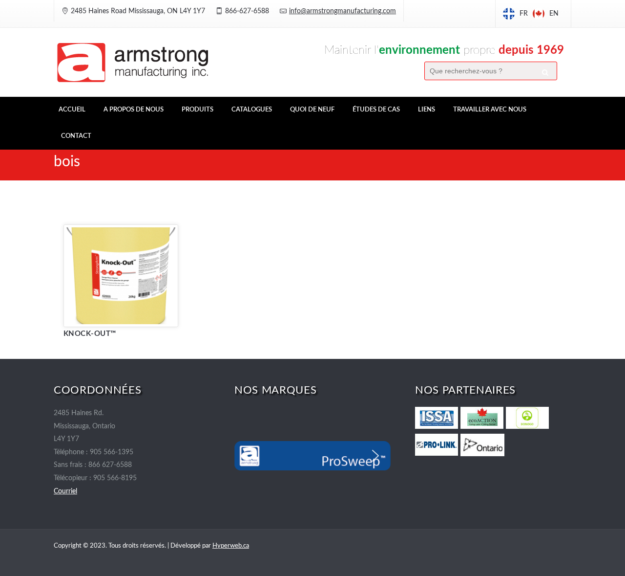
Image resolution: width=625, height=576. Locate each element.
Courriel (65, 491)
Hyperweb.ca (230, 546)
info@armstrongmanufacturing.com (342, 11)
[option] (545, 14)
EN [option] (554, 13)
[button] (249, 456)
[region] (312, 456)
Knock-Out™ (89, 333)
